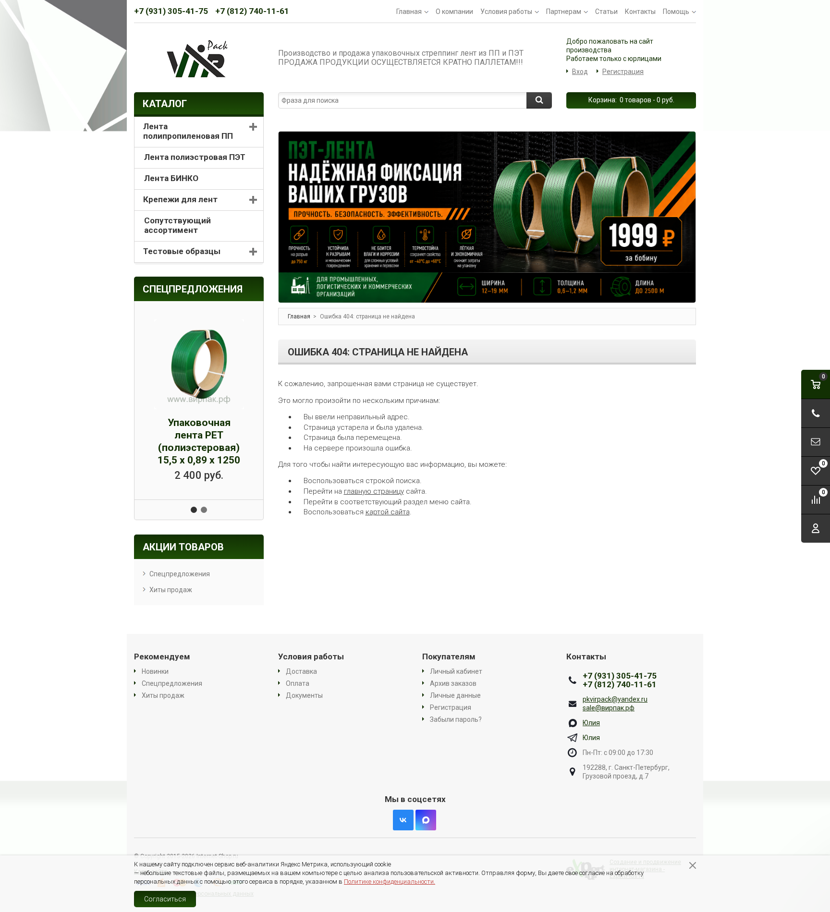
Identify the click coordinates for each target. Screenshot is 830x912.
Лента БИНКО (171, 178)
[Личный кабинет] (815, 528)
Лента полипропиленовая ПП (188, 131)
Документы (304, 695)
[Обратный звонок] (815, 413)
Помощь (676, 11)
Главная (409, 11)
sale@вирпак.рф (609, 708)
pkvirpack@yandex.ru (615, 699)
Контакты (640, 11)
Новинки (155, 671)
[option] (487, 217)
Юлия (591, 723)
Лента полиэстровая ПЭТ (194, 157)
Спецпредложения (179, 574)
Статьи (606, 11)
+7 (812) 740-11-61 (252, 11)
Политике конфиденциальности (389, 881)
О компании (454, 11)
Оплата (297, 683)
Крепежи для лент (180, 199)
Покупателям (449, 656)
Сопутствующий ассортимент (177, 225)
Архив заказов (453, 683)
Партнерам (563, 11)
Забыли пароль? (456, 719)
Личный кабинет (456, 671)
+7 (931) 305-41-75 (171, 11)
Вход (580, 71)
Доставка (301, 671)
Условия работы (506, 11)
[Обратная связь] (815, 442)
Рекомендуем (162, 656)
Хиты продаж (170, 590)
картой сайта (388, 512)
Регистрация (623, 71)
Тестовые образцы (181, 251)
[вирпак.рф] (199, 57)
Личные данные (455, 695)
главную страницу (374, 491)
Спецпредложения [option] (193, 289)
